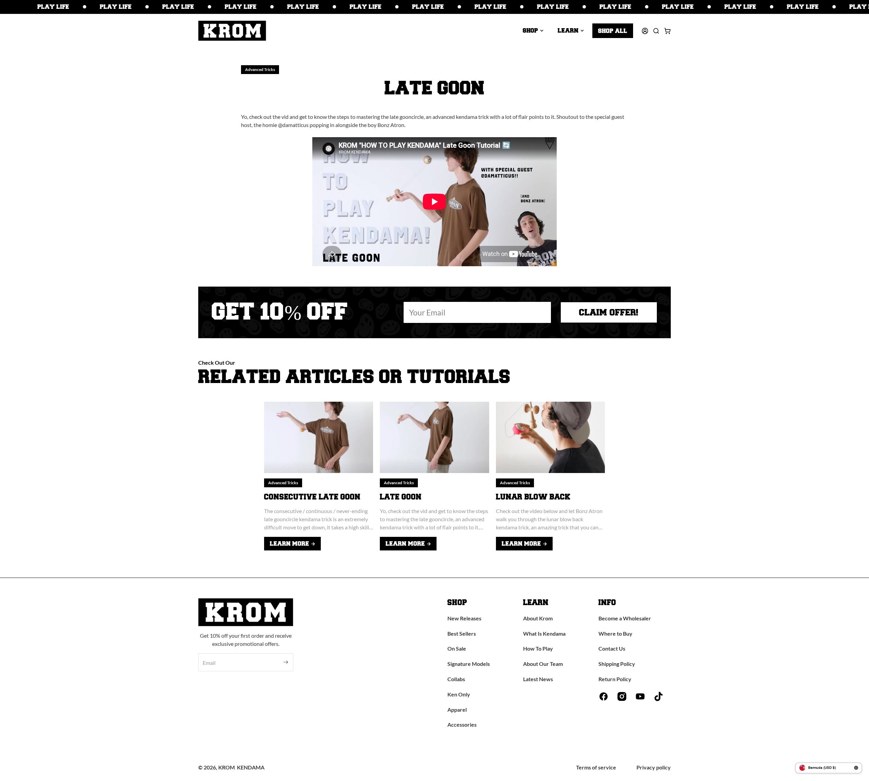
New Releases (464, 618)
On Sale (456, 648)
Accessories (462, 724)
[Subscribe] (285, 662)
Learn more (289, 543)
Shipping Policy (616, 663)
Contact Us (611, 648)
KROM (226, 767)
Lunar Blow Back (533, 497)
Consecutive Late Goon (312, 497)
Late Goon (401, 497)
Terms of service (596, 767)
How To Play (538, 648)
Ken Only (458, 694)
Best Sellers (461, 633)
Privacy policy (653, 767)
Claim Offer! (609, 312)
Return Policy (614, 679)
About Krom (538, 618)
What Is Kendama (544, 633)
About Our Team (543, 663)
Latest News (538, 679)
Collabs (456, 679)
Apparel (457, 709)
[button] (533, 30)
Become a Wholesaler (624, 618)
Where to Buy (615, 633)
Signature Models (468, 663)
